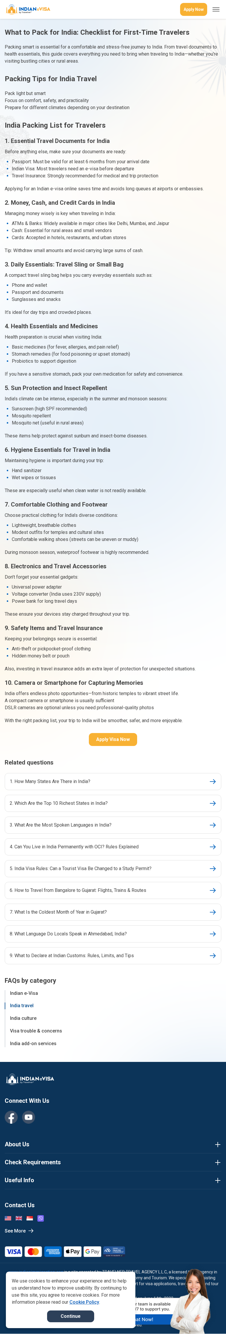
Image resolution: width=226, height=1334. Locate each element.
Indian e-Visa (24, 993)
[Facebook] (11, 1117)
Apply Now (194, 9)
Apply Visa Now (113, 739)
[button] (209, 1318)
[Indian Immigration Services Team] (27, 9)
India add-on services (33, 1043)
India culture (23, 1018)
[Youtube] (28, 1117)
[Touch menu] (216, 9)
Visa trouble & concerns (36, 1031)
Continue (71, 1316)
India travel (22, 1005)
